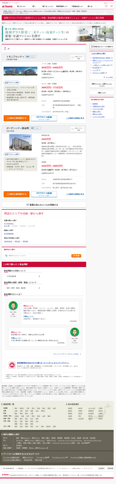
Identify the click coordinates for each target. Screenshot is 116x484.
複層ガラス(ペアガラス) (64, 11)
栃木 (43, 408)
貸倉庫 (79, 438)
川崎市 (80, 411)
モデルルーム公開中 (99, 73)
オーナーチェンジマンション (92, 440)
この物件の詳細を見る (75, 118)
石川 (31, 418)
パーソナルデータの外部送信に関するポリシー (41, 468)
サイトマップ (88, 468)
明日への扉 (38, 460)
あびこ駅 (6, 226)
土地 (78, 443)
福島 (49, 416)
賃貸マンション (25, 438)
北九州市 (81, 418)
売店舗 (18, 448)
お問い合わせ (76, 468)
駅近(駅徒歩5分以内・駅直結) (101, 58)
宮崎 (42, 426)
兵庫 (21, 411)
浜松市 (80, 413)
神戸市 (90, 416)
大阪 (16, 411)
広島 (21, 421)
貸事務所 (60, 438)
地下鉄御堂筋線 (9, 233)
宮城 (38, 416)
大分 (37, 426)
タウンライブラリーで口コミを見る (66, 354)
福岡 (16, 426)
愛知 (16, 413)
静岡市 (70, 413)
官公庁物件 (84, 443)
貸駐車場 (67, 438)
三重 (31, 413)
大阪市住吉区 (8, 241)
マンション (19, 440)
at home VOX (28, 460)
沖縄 (54, 426)
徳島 (31, 424)
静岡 (21, 413)
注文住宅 (19, 445)
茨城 (38, 408)
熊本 (31, 426)
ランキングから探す (99, 117)
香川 (21, 424)
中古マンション (51, 440)
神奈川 (22, 408)
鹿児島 (48, 426)
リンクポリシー (64, 468)
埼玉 (33, 408)
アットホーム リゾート (59, 457)
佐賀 (21, 426)
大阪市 (70, 416)
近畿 (73, 11)
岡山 (16, 421)
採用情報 (110, 468)
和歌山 (43, 411)
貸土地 (73, 438)
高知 (26, 424)
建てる (48, 6)
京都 (26, 411)
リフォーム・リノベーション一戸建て (63, 443)
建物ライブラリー (28, 457)
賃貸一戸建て (46, 438)
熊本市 (101, 418)
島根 (31, 421)
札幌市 (70, 408)
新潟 (21, 418)
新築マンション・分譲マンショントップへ (102, 85)
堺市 (79, 416)
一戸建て (19, 443)
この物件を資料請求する (16, 118)
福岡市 (90, 418)
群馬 (49, 408)
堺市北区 (83, 11)
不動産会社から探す (99, 106)
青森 (22, 416)
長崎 (26, 426)
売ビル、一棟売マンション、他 (38, 448)
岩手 (27, 416)
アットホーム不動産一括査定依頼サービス (83, 457)
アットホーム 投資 (42, 457)
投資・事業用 (7, 448)
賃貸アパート (36, 438)
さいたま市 (91, 408)
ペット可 (95, 70)
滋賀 (31, 411)
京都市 (101, 413)
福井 (37, 418)
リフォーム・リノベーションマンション (70, 440)
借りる (21, 6)
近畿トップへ (102, 93)
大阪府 (78, 11)
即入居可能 (96, 67)
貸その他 (85, 438)
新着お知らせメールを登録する (44, 205)
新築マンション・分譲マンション (33, 11)
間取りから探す (97, 114)
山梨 (54, 408)
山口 (37, 421)
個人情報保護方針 (8, 468)
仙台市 (80, 408)
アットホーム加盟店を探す (11, 457)
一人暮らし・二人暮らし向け (101, 65)
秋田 (33, 416)
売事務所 (24, 448)
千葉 (27, 408)
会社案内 (101, 468)
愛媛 (16, 424)
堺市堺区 (25, 241)
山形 (43, 416)
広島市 (70, 418)
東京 (16, 408)
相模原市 (91, 411)
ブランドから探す (98, 109)
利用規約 (20, 468)
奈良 (37, 411)
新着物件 (95, 104)
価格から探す (97, 111)
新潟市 (101, 411)
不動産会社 (77, 6)
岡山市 (101, 416)
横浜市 (70, 411)
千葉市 (101, 408)
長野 (16, 418)
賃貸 (17, 438)
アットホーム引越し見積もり (12, 460)
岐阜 (26, 413)
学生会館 (92, 438)
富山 (26, 418)
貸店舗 (53, 438)
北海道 (17, 416)
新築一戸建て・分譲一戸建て (32, 443)
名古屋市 (91, 413)
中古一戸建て (47, 443)
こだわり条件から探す (50, 11)
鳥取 (26, 421)
